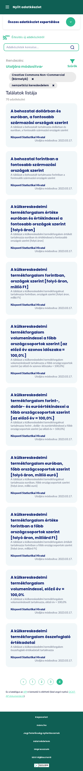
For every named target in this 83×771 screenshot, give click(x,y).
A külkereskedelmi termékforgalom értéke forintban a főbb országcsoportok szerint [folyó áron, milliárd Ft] (35, 526)
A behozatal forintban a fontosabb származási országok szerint (34, 164)
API (25, 692)
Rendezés (14, 60)
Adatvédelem (41, 741)
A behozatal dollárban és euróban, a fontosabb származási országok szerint (39, 116)
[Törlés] (31, 79)
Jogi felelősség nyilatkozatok (41, 733)
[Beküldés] (72, 47)
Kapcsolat (41, 717)
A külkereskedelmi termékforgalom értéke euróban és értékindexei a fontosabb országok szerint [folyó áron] (38, 218)
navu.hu (42, 725)
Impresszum (41, 749)
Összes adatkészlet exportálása (33, 22)
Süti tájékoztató (41, 757)
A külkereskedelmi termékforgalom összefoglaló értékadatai (40, 636)
